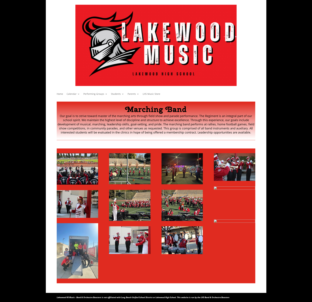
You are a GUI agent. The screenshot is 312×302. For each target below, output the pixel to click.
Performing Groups (93, 94)
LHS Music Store (151, 94)
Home (60, 94)
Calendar (72, 94)
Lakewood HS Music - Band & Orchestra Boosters (79, 297)
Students (116, 94)
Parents (132, 94)
